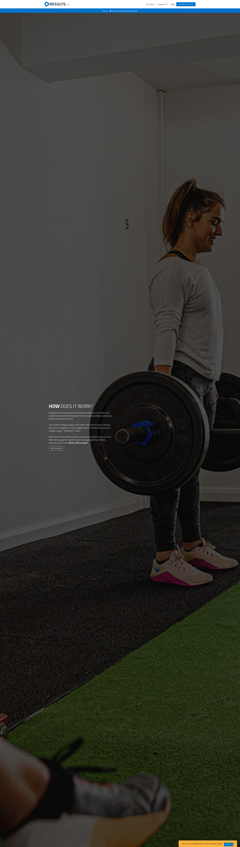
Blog (173, 4)
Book (228, 844)
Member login (186, 4)
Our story (150, 4)
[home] (56, 4)
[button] (161, 4)
